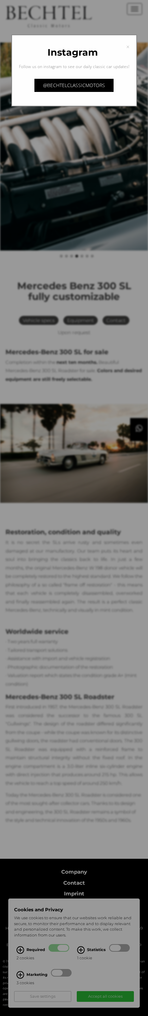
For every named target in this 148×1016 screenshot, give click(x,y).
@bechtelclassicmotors (74, 85)
